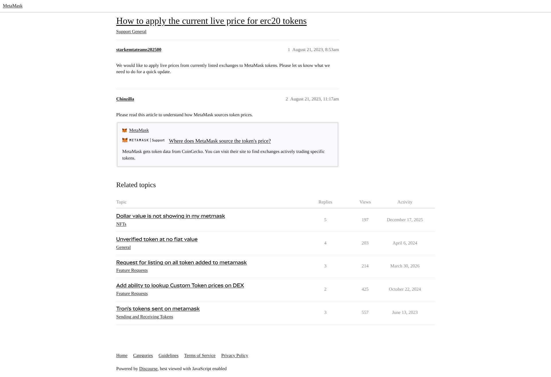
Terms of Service (200, 355)
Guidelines (169, 355)
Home (121, 355)
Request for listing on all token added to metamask (181, 263)
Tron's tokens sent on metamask (158, 309)
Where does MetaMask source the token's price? (220, 141)
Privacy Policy (234, 355)
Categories (143, 355)
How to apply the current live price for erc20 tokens (211, 20)
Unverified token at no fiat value (156, 239)
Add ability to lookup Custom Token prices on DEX (180, 286)
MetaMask (12, 5)
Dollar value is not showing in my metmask (170, 216)
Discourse (148, 368)
